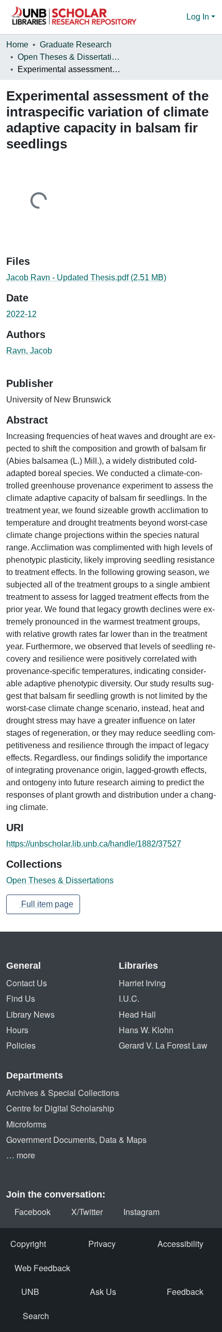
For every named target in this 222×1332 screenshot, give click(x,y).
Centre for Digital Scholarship (60, 1108)
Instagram (141, 1212)
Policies (21, 1045)
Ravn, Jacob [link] (29, 350)
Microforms (26, 1124)
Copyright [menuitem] (28, 1244)
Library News (30, 1014)
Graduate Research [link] (76, 44)
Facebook (32, 1212)
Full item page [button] (46, 904)
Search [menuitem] (36, 1316)
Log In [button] (198, 16)
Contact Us (26, 983)
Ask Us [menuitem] (103, 1291)
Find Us (20, 998)
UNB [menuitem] (30, 1291)
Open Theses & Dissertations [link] (69, 57)
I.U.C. (129, 998)
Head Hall (137, 1014)
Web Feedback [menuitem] (42, 1268)
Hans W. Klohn (146, 1030)
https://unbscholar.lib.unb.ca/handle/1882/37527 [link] (93, 843)
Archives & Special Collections (62, 1093)
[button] (73, 17)
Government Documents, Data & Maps (76, 1139)
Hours (17, 1030)
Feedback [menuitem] (185, 1291)
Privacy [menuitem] (102, 1244)
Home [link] (17, 44)
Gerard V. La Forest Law (163, 1045)
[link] (111, 278)
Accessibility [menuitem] (180, 1244)
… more (20, 1155)
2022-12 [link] (21, 314)
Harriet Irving (142, 983)
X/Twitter (87, 1212)
